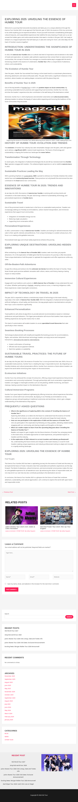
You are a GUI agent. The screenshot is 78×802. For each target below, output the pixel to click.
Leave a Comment (10, 531)
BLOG (6, 733)
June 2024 (8, 707)
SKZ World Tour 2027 (11, 631)
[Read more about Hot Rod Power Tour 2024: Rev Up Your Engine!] (56, 515)
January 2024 (9, 720)
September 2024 (10, 698)
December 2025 (10, 676)
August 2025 (9, 682)
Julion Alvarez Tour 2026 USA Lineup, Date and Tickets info (24, 639)
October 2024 (9, 695)
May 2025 (8, 688)
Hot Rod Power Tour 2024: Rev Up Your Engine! (55, 527)
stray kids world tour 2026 (13, 635)
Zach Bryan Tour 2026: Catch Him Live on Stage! (18, 784)
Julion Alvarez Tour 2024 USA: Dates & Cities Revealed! (20, 527)
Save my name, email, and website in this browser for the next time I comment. (33, 584)
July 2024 (7, 704)
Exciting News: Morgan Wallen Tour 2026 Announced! (22, 646)
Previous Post (7, 492)
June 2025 (8, 685)
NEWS (7, 736)
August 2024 (9, 701)
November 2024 (10, 692)
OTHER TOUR (20, 531)
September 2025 (10, 679)
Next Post (72, 492)
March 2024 (8, 713)
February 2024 (9, 717)
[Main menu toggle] (74, 5)
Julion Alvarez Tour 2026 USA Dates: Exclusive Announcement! (25, 642)
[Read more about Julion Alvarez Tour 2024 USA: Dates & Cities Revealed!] (21, 515)
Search (7, 614)
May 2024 (8, 710)
